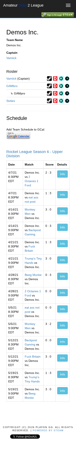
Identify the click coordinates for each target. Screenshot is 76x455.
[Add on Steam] (49, 78)
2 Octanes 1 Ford (31, 181)
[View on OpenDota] (61, 78)
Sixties (10, 101)
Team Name (14, 40)
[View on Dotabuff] (55, 78)
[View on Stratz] (67, 78)
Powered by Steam (48, 430)
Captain (12, 52)
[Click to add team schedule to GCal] (18, 135)
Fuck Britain (33, 356)
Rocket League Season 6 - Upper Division (34, 154)
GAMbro (12, 86)
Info (62, 174)
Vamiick (11, 58)
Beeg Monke (33, 275)
